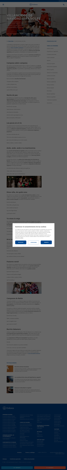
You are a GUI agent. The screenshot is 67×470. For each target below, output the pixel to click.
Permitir (46, 242)
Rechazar (20, 242)
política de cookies (19, 237)
